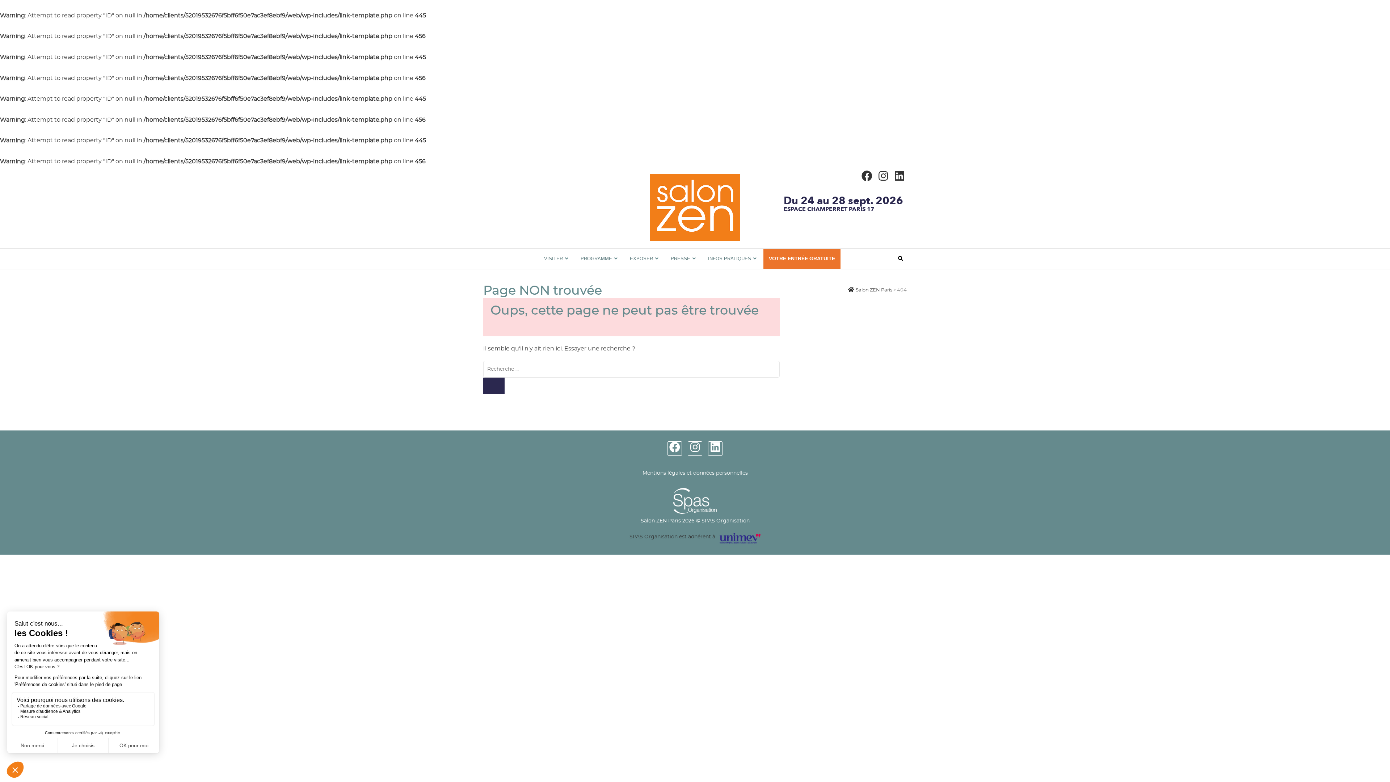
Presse (680, 258)
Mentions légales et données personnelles (695, 473)
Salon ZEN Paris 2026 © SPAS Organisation (695, 521)
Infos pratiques (729, 258)
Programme (596, 258)
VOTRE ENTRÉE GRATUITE (802, 258)
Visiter (553, 258)
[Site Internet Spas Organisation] (695, 492)
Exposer (641, 258)
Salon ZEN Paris (509, 252)
